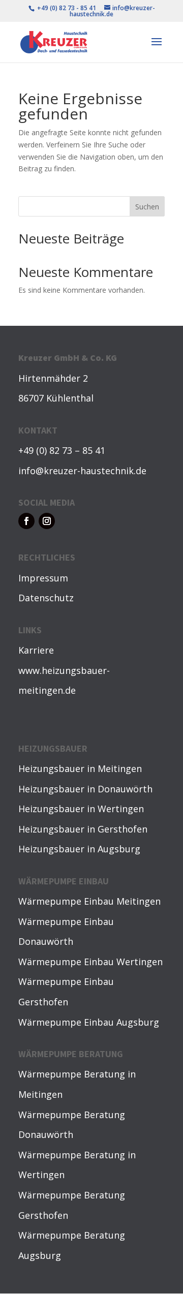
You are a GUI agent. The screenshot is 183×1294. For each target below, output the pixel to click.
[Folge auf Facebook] (26, 521)
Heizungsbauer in (58, 768)
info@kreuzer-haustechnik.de (82, 471)
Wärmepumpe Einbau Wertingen (90, 962)
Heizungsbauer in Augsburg (79, 849)
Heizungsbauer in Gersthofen (82, 829)
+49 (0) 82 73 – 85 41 (61, 450)
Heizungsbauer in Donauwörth (85, 789)
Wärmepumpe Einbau (67, 901)
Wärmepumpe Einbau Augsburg (88, 1022)
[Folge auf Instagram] (47, 521)
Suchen (147, 206)
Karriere (36, 650)
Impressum (43, 578)
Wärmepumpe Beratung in (77, 1074)
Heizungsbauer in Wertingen (81, 809)
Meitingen (120, 768)
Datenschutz (46, 598)
